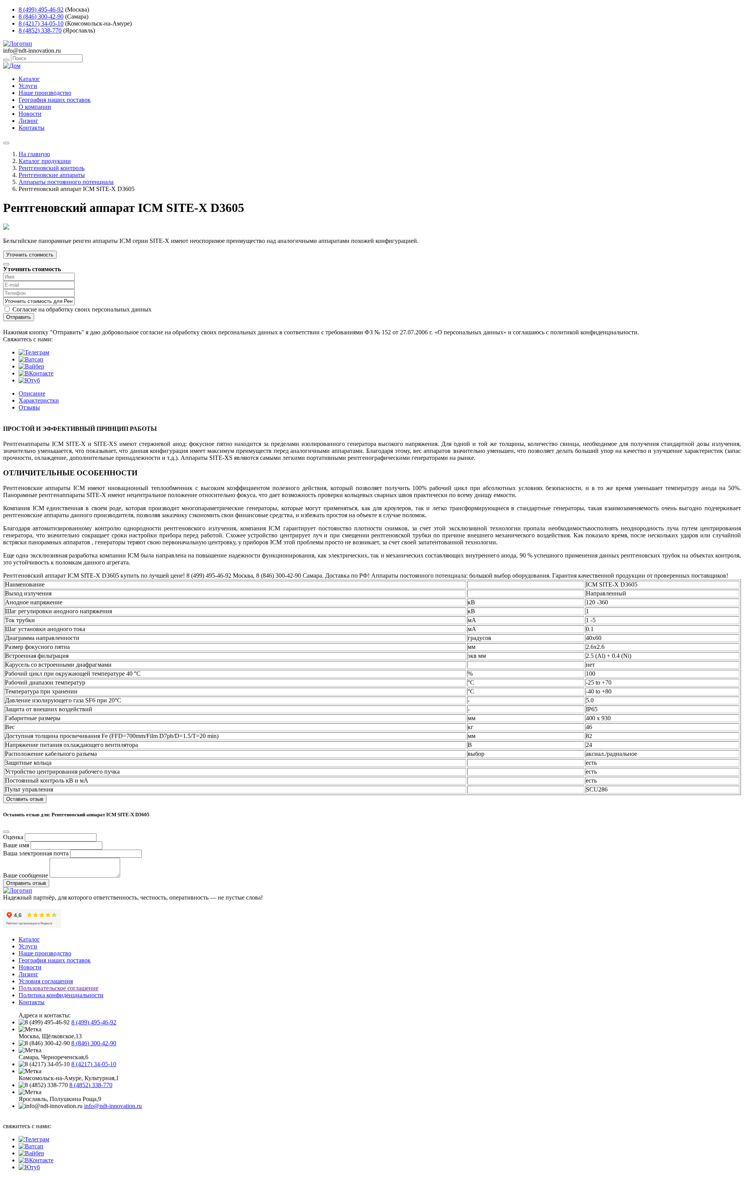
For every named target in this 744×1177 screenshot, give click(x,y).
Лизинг (28, 120)
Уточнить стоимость (29, 255)
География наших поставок (55, 99)
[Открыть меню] (6, 143)
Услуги (28, 86)
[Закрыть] (6, 264)
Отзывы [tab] (29, 407)
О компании (35, 106)
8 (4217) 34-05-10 (41, 23)
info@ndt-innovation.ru (113, 1106)
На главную (34, 154)
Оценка (13, 837)
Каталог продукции (45, 161)
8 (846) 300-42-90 (41, 16)
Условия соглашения (46, 981)
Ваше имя (16, 845)
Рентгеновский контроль (51, 168)
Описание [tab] (32, 393)
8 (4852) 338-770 (40, 30)
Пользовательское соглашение (58, 988)
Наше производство (45, 92)
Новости (30, 113)
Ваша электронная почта (36, 853)
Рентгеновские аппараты (52, 175)
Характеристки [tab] (39, 400)
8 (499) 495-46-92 (41, 9)
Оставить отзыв (24, 799)
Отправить (18, 317)
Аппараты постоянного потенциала (66, 182)
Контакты (32, 127)
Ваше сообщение (25, 875)
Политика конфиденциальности (61, 995)
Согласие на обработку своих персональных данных (82, 309)
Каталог (29, 79)
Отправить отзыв (26, 883)
